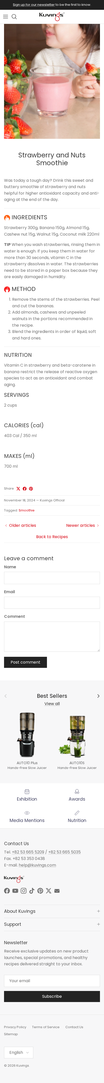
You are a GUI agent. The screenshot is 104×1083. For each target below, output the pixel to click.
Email (9, 592)
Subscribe (52, 996)
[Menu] (5, 16)
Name (10, 567)
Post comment (25, 662)
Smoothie (27, 510)
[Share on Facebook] (25, 489)
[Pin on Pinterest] (31, 489)
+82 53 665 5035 (64, 852)
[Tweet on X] (18, 489)
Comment (14, 616)
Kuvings (22, 1065)
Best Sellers (52, 696)
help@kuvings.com (37, 865)
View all (52, 704)
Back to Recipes (52, 537)
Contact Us (74, 1027)
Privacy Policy (15, 1027)
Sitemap (11, 1034)
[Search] (16, 16)
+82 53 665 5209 (28, 852)
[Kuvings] (52, 16)
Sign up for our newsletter (34, 4)
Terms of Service (46, 1027)
